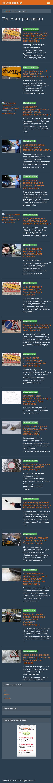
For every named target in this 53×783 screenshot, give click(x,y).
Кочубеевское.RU (12, 2)
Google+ (7, 698)
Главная (7, 11)
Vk (5, 690)
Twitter (7, 694)
